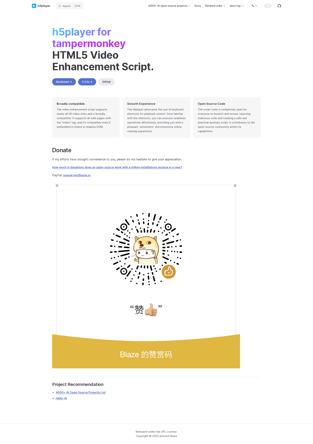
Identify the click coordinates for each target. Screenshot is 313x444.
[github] (279, 6)
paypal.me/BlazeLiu (76, 175)
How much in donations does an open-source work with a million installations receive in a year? (117, 167)
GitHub (106, 81)
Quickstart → (64, 81)
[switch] (268, 6)
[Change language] (254, 6)
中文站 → (87, 81)
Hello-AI (61, 398)
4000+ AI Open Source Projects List (81, 392)
